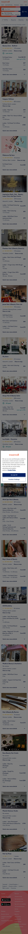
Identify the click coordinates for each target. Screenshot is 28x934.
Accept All (14, 475)
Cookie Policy (12, 470)
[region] (14, 467)
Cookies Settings (14, 479)
